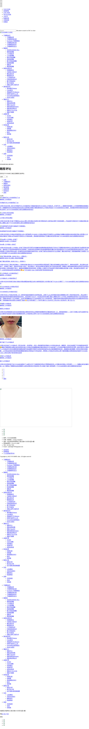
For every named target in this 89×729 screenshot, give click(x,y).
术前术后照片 (11, 571)
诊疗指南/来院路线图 (13, 565)
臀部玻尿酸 (10, 490)
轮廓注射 (10, 551)
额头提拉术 (10, 498)
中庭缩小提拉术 (12, 496)
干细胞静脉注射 (12, 463)
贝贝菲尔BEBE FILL (13, 474)
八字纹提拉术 (11, 501)
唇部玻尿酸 (10, 476)
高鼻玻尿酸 (10, 483)
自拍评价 (6, 11)
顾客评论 (10, 573)
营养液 (9, 558)
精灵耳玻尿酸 (11, 481)
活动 (8, 580)
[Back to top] (0, 728)
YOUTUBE (6, 9)
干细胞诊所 (10, 461)
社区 (4, 567)
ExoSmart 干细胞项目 (13, 465)
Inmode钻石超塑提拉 (13, 520)
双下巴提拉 (10, 507)
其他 (4, 192)
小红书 (5, 16)
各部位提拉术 (7, 492)
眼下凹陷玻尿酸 (12, 485)
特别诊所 (6, 549)
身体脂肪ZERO (11, 554)
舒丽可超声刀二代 (12, 518)
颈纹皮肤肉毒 (11, 527)
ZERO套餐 (10, 541)
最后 (4, 378)
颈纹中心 (6, 523)
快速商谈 (10, 574)
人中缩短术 (10, 478)
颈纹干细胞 (10, 536)
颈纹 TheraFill (11, 529)
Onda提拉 (10, 514)
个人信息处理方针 (9, 453)
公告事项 (10, 569)
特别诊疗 (6, 190)
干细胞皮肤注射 (12, 467)
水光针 (9, 540)
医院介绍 (6, 560)
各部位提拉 (6, 185)
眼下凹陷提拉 (11, 505)
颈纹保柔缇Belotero (13, 531)
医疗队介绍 (10, 563)
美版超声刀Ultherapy (13, 516)
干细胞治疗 (6, 181)
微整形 (5, 183)
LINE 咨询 (6, 12)
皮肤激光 (10, 543)
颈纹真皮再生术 (12, 532)
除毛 (8, 556)
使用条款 (6, 451)
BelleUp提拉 (10, 521)
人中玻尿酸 (10, 479)
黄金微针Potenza (12, 512)
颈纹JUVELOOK (12, 534)
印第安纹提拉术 (12, 503)
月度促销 (6, 20)
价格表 (5, 22)
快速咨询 (6, 18)
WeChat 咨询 (7, 14)
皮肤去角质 (10, 547)
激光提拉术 (6, 510)
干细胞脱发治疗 (12, 468)
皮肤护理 (6, 538)
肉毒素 (9, 552)
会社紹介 (6, 449)
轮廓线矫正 (10, 494)
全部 (4, 180)
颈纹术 (9, 489)
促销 (4, 576)
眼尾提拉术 (10, 499)
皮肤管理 (6, 189)
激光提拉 (6, 187)
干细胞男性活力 (12, 470)
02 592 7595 (5, 714)
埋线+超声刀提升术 (13, 509)
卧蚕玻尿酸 (10, 487)
